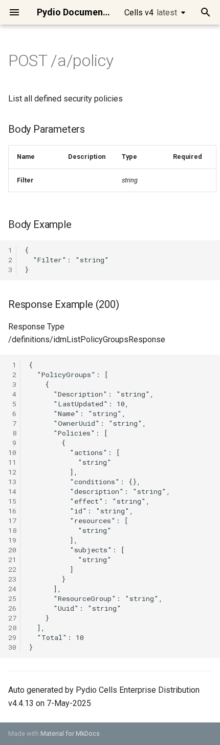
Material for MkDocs (70, 733)
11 (12, 462)
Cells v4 (150, 12)
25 (12, 598)
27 (12, 618)
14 (12, 491)
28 (12, 627)
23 (12, 579)
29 (12, 637)
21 (12, 559)
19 (12, 540)
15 (12, 501)
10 (12, 452)
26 (12, 608)
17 (12, 520)
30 (12, 647)
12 (12, 472)
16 (12, 510)
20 (12, 549)
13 (12, 481)
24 (12, 588)
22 (12, 569)
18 (12, 530)
